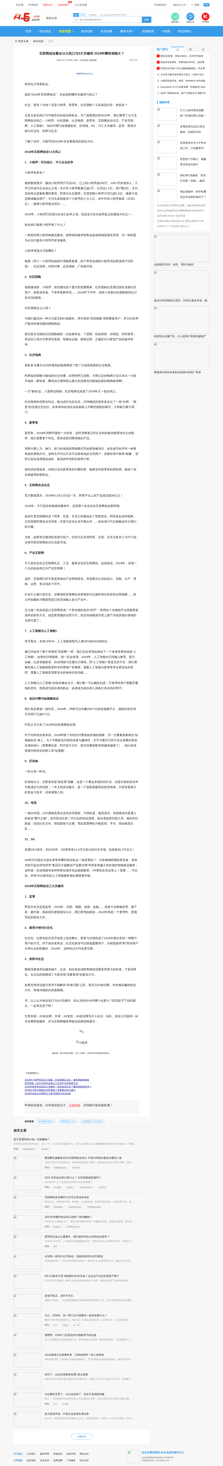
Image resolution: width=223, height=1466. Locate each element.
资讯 (83, 15)
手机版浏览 (160, 4)
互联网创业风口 (46, 1121)
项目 (76, 15)
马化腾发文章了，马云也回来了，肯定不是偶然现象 (75, 1394)
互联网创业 (58, 1207)
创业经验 (87, 31)
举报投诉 (57, 1453)
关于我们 (18, 1453)
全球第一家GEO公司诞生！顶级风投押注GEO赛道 (74, 1256)
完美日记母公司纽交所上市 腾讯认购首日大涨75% (180, 221)
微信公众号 (179, 4)
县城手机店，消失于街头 (59, 1295)
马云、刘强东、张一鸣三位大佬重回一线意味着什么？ (76, 1315)
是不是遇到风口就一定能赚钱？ (32, 1139)
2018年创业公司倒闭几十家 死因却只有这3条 (48, 1093)
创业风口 (45, 1149)
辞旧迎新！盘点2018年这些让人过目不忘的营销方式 (51, 1083)
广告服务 (71, 1460)
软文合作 (84, 1460)
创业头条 (23, 41)
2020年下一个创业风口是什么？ (173, 226)
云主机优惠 (81, 4)
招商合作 (48, 4)
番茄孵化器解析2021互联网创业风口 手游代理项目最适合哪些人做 (83, 1157)
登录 (206, 5)
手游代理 (76, 1168)
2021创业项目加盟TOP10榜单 (113, 15)
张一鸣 (76, 1325)
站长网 (19, 4)
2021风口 (102, 1187)
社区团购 (57, 1187)
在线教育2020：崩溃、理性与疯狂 (174, 264)
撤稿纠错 (133, 60)
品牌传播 (57, 1460)
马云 (55, 1325)
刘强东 (65, 1325)
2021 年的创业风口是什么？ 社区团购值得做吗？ (73, 1177)
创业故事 (106, 31)
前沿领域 (184, 31)
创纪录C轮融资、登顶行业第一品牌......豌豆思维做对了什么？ (193, 180)
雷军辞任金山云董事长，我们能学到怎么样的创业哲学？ (77, 1236)
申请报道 (33, 4)
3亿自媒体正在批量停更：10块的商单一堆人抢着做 (74, 1354)
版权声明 (44, 1453)
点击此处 (74, 1105)
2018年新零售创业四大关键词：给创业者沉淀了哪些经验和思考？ (58, 1086)
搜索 (197, 4)
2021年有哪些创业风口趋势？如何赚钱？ (68, 1217)
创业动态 (45, 31)
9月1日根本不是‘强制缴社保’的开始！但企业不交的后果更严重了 (82, 1276)
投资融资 (148, 31)
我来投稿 (93, 60)
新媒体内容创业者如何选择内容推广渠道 (177, 372)
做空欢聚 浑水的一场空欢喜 (171, 215)
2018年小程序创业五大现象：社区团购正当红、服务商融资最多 (57, 1080)
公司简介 (31, 1453)
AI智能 (166, 31)
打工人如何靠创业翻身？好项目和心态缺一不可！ (193, 115)
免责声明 (71, 1453)
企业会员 (44, 1460)
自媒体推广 (64, 4)
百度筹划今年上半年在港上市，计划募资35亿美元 (193, 148)
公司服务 (18, 1460)
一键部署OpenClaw (84, 73)
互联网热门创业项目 (92, 1121)
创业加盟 (65, 31)
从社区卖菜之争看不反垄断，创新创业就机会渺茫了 (181, 205)
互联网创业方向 (68, 1121)
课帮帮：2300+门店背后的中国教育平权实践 (70, 1335)
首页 (29, 31)
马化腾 (65, 1404)
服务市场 (126, 31)
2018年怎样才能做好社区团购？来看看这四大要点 (50, 1090)
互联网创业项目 (94, 1207)
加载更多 (81, 1436)
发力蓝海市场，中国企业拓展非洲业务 (67, 1413)
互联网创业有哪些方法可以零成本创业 (67, 1197)
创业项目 (31, 1460)
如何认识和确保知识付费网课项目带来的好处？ (181, 210)
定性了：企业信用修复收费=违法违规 (66, 1374)
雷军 (55, 1246)
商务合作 (84, 1453)
